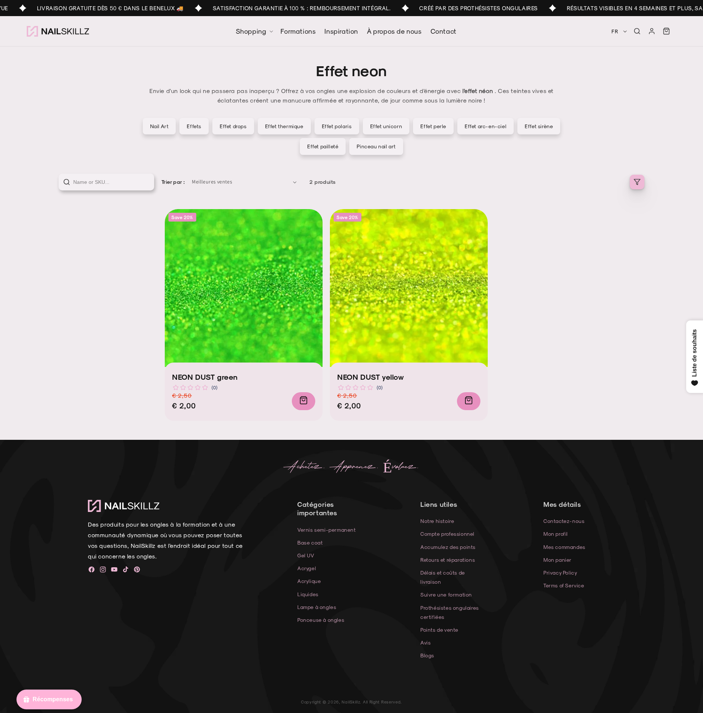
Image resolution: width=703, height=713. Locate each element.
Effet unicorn (386, 126)
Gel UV (306, 555)
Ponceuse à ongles (320, 620)
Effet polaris (337, 126)
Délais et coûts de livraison (442, 577)
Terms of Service (563, 585)
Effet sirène (539, 126)
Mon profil (555, 534)
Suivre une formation (446, 594)
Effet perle (433, 126)
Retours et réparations (447, 560)
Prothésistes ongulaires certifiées (449, 612)
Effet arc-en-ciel (485, 126)
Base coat (310, 542)
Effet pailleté (322, 146)
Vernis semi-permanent (326, 530)
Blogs (427, 655)
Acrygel (306, 568)
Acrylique (309, 581)
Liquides (308, 594)
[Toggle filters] (637, 182)
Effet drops (233, 126)
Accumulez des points (448, 547)
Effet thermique (284, 126)
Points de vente (439, 630)
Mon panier (557, 560)
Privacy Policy (560, 572)
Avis (425, 642)
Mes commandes (564, 547)
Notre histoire (437, 521)
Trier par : (173, 182)
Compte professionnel (447, 534)
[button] (637, 31)
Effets (194, 126)
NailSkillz (351, 701)
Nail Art (159, 126)
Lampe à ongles (316, 607)
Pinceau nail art (376, 146)
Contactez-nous (563, 521)
